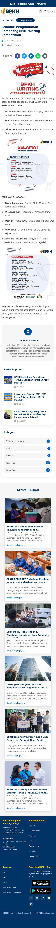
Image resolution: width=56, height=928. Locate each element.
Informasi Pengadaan (12, 892)
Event (5, 872)
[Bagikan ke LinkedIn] (31, 56)
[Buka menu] (45, 11)
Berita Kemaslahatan (27, 441)
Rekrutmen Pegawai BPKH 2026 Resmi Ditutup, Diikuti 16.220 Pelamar (30, 397)
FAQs (5, 877)
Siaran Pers (27, 470)
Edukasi (27, 448)
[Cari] (41, 11)
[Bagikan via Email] (44, 56)
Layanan (32, 841)
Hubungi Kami (34, 856)
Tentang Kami (34, 831)
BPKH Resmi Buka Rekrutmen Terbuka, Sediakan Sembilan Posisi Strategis (31, 380)
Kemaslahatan (34, 846)
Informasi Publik (10, 887)
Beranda (32, 826)
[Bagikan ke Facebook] (17, 56)
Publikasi (32, 836)
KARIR (12, 4)
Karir (5, 882)
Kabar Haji (27, 462)
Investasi (27, 455)
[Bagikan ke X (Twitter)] (24, 56)
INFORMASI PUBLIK (26, 4)
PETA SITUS (41, 4)
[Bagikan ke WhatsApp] (38, 56)
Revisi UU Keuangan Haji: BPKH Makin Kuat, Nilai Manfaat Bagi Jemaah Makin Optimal (30, 414)
